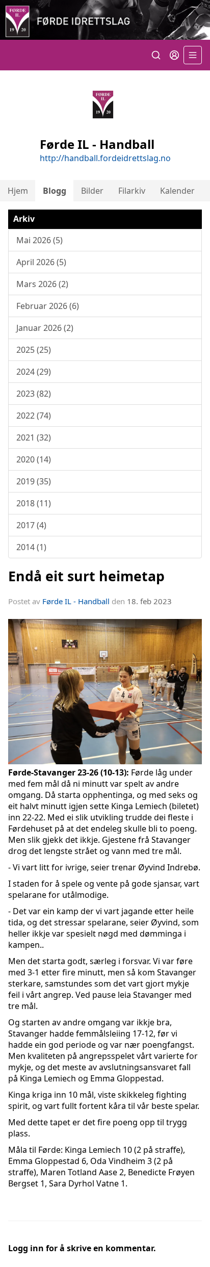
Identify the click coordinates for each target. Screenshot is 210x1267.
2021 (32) (33, 437)
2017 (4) (31, 525)
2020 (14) (33, 459)
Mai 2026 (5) (39, 240)
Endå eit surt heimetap (86, 575)
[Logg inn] (174, 55)
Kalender (177, 190)
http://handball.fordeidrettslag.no (105, 158)
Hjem (18, 190)
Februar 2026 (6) (47, 306)
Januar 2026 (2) (44, 327)
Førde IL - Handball (76, 601)
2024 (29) (33, 371)
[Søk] (156, 55)
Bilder (92, 190)
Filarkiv (131, 190)
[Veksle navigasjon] (192, 55)
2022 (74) (33, 415)
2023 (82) (33, 393)
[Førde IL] (105, 20)
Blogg (54, 190)
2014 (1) (31, 547)
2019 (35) (33, 481)
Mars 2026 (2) (42, 284)
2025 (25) (33, 349)
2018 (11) (33, 503)
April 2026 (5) (41, 262)
